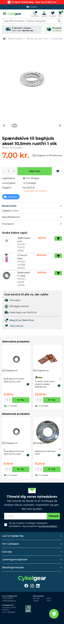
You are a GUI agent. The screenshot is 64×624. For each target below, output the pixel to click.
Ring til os (15, 320)
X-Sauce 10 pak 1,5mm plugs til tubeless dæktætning (45, 384)
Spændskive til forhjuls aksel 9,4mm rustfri (14, 380)
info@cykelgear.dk (9, 601)
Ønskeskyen (12, 197)
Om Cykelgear (10, 543)
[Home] (5, 38)
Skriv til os (28, 320)
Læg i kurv (34, 171)
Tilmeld (53, 516)
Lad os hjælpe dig (12, 535)
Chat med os (16, 325)
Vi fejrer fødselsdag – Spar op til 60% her (34, 2)
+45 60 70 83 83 (7, 598)
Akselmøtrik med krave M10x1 (45, 452)
